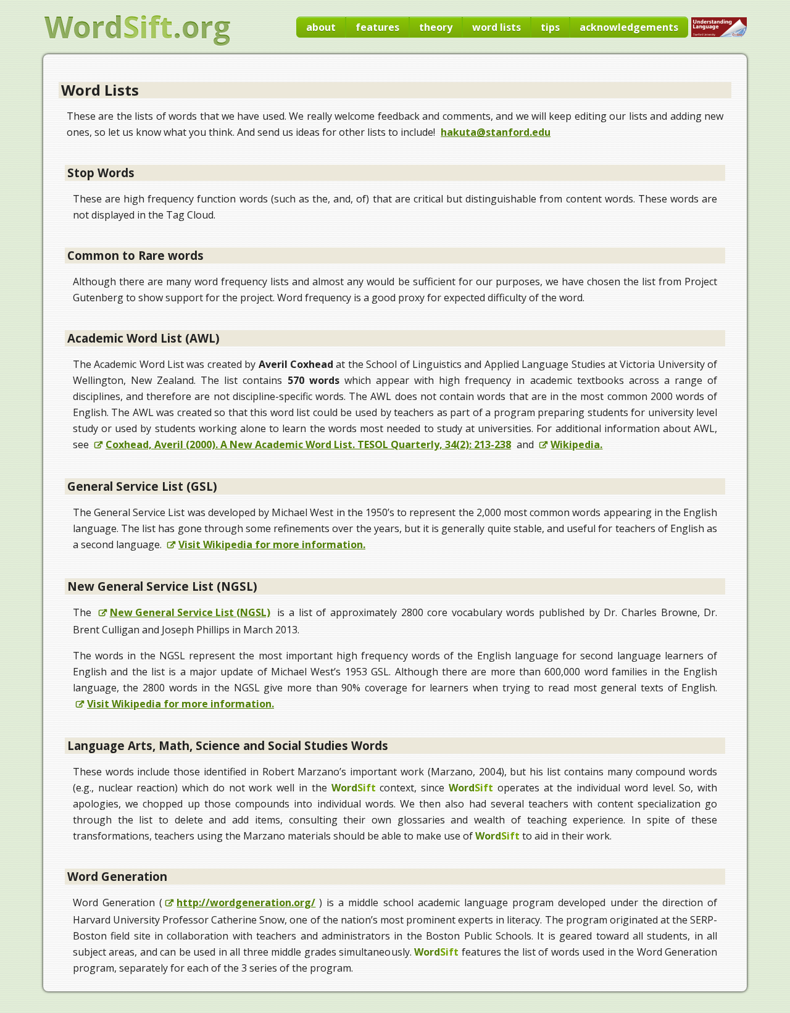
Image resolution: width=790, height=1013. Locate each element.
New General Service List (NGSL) (190, 612)
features (377, 27)
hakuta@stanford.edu (496, 132)
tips (550, 27)
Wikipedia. (576, 444)
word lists (496, 27)
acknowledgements (629, 27)
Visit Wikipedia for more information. (271, 544)
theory (435, 27)
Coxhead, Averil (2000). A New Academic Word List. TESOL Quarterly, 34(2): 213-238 (308, 444)
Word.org (137, 27)
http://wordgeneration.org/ (246, 902)
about (321, 27)
